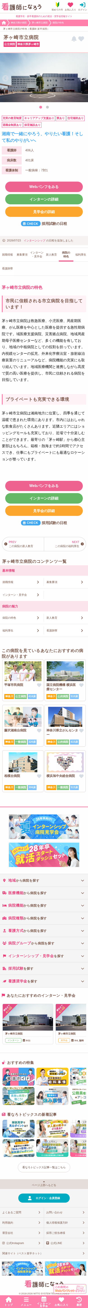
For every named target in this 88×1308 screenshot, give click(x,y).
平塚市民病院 (13, 685)
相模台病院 (12, 776)
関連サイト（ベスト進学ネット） (22, 1253)
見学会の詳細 (44, 212)
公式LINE (56, 1243)
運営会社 (7, 1232)
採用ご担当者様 (55, 1232)
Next (82, 78)
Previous (5, 78)
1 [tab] (40, 107)
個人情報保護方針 (57, 1222)
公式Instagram (15, 1243)
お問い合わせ (54, 1212)
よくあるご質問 (11, 1212)
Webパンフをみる (44, 187)
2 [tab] (47, 107)
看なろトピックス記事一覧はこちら (44, 1167)
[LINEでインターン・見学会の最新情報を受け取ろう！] (74, 39)
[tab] (44, 880)
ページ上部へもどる (44, 1185)
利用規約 (7, 1222)
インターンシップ (34, 240)
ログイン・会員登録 (48, 1198)
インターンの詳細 (44, 199)
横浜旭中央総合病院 (60, 776)
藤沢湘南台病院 (15, 730)
